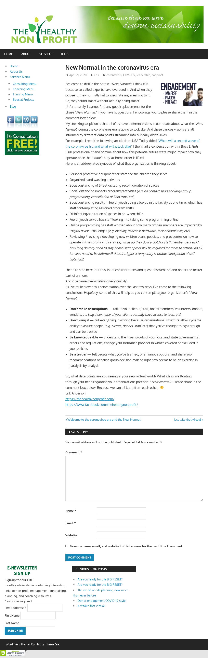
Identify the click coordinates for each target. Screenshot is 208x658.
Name (70, 511)
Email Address (16, 608)
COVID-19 (129, 75)
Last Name (12, 623)
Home (8, 54)
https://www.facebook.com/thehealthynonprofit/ (101, 405)
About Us (16, 71)
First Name (12, 615)
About (26, 54)
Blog (64, 54)
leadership (143, 75)
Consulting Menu (24, 84)
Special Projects (23, 100)
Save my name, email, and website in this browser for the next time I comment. (126, 546)
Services (45, 54)
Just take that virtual (187, 419)
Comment (73, 452)
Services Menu (20, 77)
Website (71, 535)
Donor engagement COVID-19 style (102, 601)
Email (70, 523)
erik (96, 75)
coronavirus (114, 75)
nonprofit (157, 75)
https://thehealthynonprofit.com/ (89, 399)
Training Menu (23, 94)
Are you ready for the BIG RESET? (100, 579)
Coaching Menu (23, 89)
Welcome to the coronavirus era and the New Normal (103, 419)
